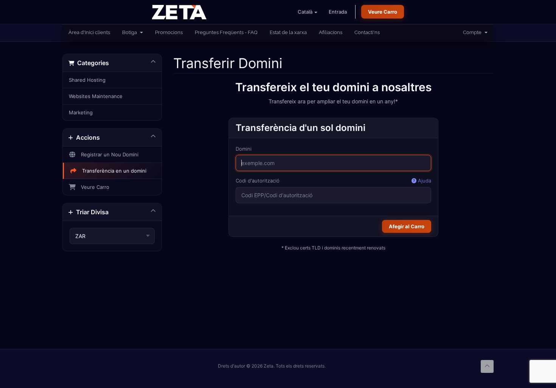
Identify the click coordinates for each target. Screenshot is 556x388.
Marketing (81, 112)
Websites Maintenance (96, 96)
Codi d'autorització (333, 181)
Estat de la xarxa (288, 32)
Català (306, 12)
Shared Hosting (87, 80)
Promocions (169, 32)
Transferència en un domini (112, 171)
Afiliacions (330, 32)
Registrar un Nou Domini (108, 154)
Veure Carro (382, 12)
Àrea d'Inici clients (89, 32)
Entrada (338, 12)
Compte (473, 32)
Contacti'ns (367, 32)
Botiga (130, 32)
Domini (244, 149)
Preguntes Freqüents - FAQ (226, 32)
